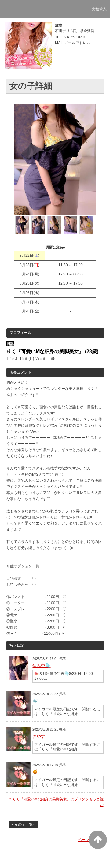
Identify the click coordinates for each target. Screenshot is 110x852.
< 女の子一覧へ (23, 824)
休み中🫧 (41, 665)
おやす (38, 736)
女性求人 (99, 9)
